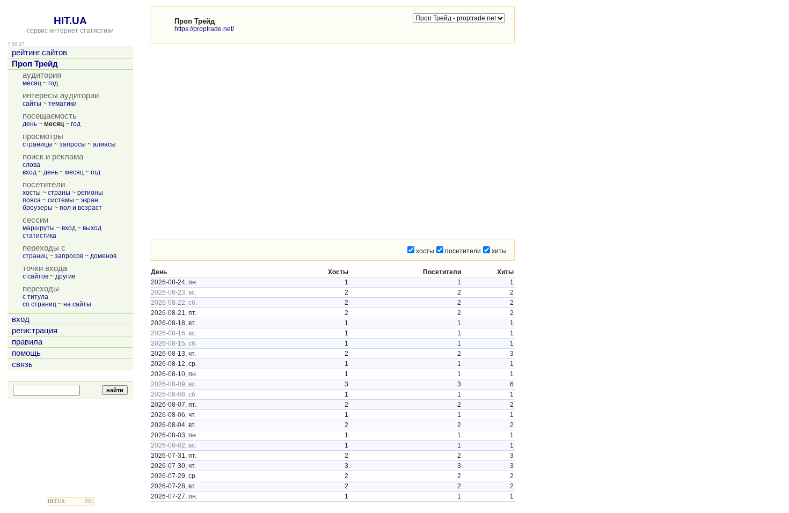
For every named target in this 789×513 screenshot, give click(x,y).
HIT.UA (70, 20)
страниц (35, 256)
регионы (90, 192)
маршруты (39, 228)
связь (22, 364)
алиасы (104, 144)
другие (65, 276)
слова (31, 164)
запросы (73, 144)
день (30, 124)
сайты (32, 103)
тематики (62, 103)
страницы (38, 144)
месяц (32, 83)
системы (61, 200)
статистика (39, 235)
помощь (26, 353)
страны (59, 192)
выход (92, 228)
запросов (69, 256)
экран (89, 200)
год (53, 83)
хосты (32, 192)
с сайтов (35, 276)
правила (27, 342)
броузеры (38, 207)
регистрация (34, 330)
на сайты (77, 304)
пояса (32, 200)
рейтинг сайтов (39, 52)
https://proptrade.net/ (204, 29)
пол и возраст (81, 207)
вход (29, 172)
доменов (103, 256)
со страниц (39, 304)
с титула (35, 297)
